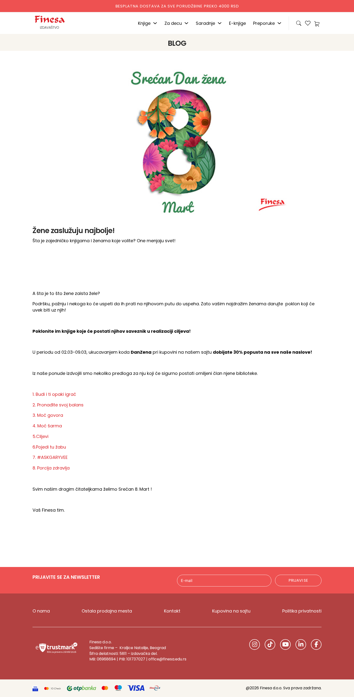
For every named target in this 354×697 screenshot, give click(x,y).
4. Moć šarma (47, 426)
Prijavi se (298, 580)
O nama (41, 611)
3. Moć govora (48, 415)
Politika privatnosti (301, 611)
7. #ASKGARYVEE (50, 457)
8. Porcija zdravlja (51, 468)
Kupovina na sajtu (231, 611)
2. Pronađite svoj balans (58, 405)
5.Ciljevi (40, 436)
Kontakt (172, 611)
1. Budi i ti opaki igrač (54, 394)
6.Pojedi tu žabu (49, 447)
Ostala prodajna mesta (107, 611)
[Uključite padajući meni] (155, 23)
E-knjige (237, 23)
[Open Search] (298, 23)
